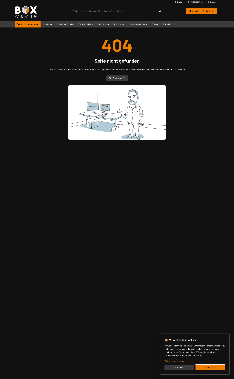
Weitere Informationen (174, 361)
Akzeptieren (210, 367)
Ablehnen (179, 367)
